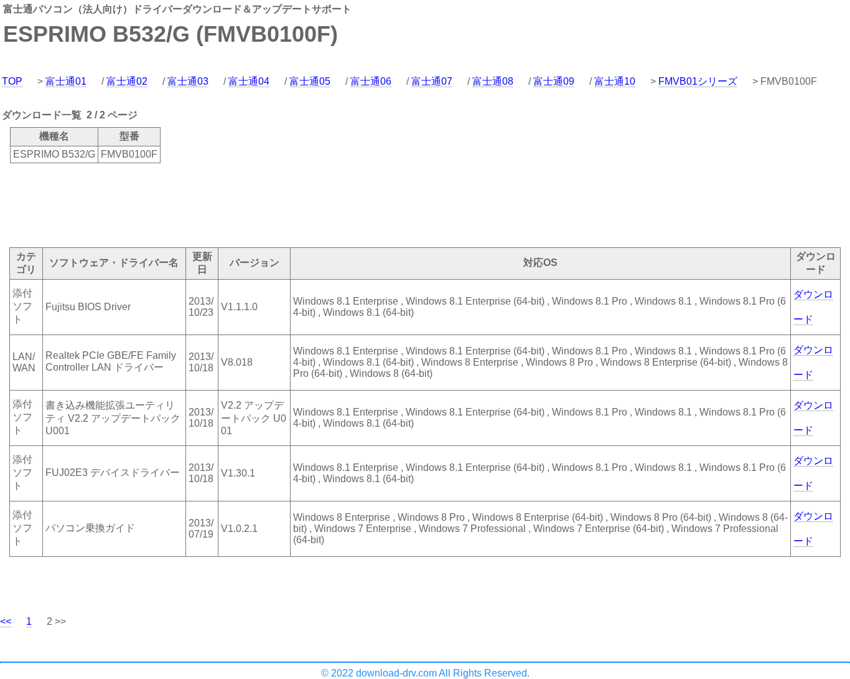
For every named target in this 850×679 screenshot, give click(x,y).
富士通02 (126, 81)
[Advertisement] (226, 204)
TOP (12, 81)
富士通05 (309, 81)
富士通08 (492, 81)
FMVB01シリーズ (697, 81)
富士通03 (187, 81)
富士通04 (248, 81)
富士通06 (370, 81)
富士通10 (614, 81)
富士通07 (431, 81)
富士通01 (65, 81)
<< (5, 621)
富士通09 (553, 81)
